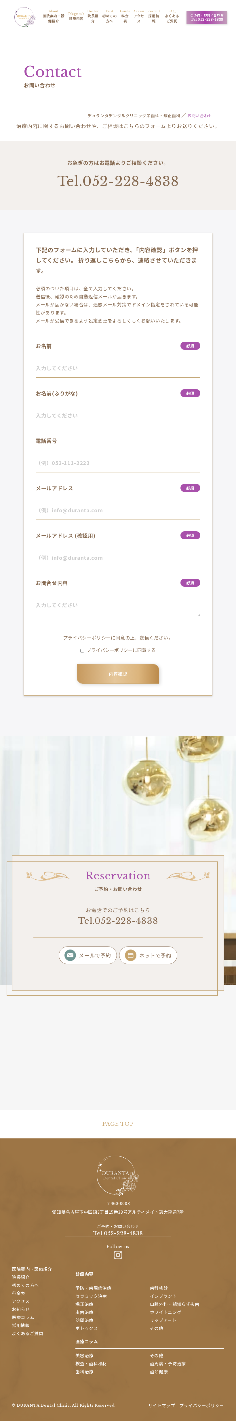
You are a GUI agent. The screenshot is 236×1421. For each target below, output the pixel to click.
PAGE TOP (118, 1124)
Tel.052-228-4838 (118, 181)
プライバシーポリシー (87, 637)
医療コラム (86, 1341)
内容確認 (118, 673)
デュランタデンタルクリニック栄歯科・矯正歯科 (133, 115)
